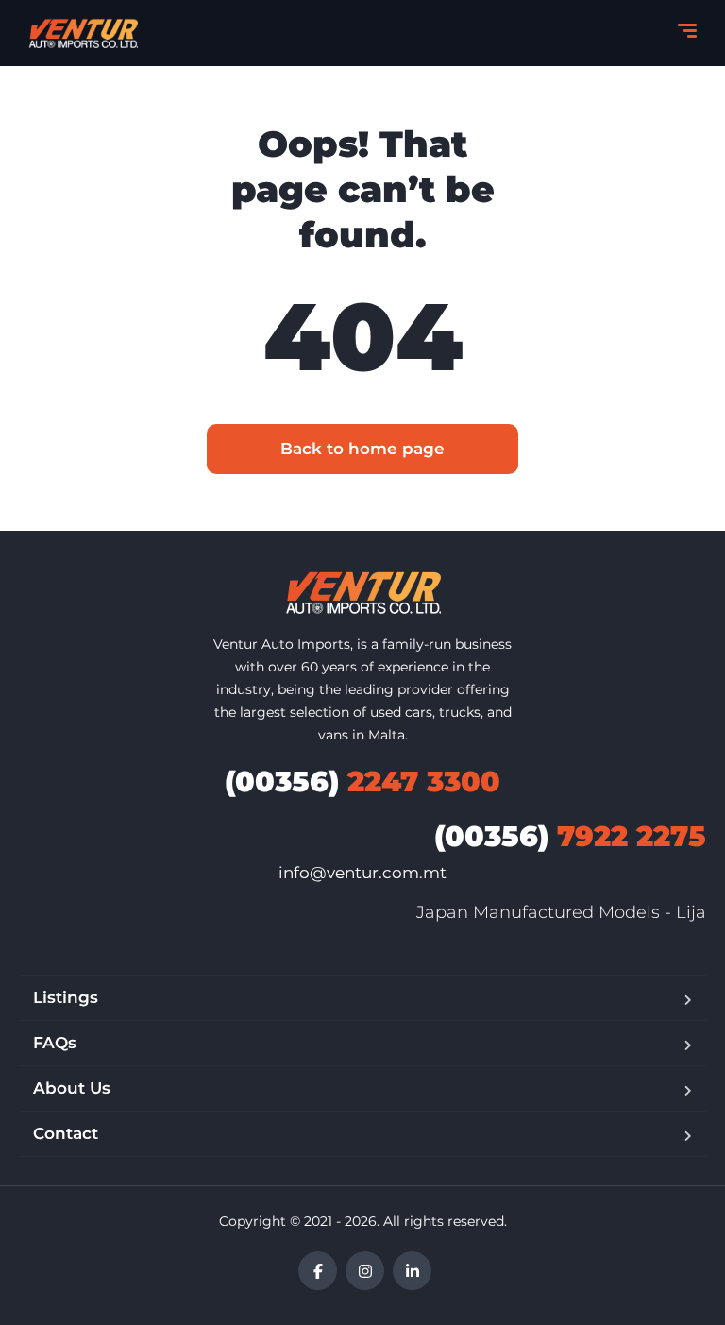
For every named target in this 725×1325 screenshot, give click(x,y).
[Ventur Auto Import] (83, 33)
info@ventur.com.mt (362, 872)
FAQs (54, 1042)
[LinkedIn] (412, 1270)
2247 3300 (362, 781)
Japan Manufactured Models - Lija (561, 912)
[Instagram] (365, 1270)
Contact (65, 1133)
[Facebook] (317, 1270)
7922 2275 (570, 836)
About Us (71, 1088)
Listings (65, 997)
